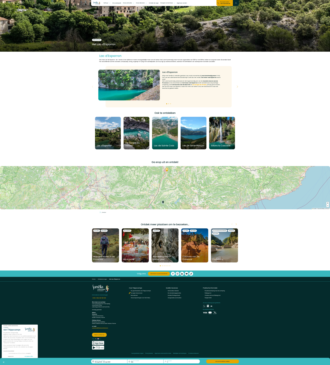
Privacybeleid (149, 353)
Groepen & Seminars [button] (166, 3)
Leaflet (314, 208)
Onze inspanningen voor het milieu (140, 297)
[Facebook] (173, 274)
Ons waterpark (116, 3)
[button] (236, 3)
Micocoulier (129, 259)
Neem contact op (99, 334)
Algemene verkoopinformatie (163, 353)
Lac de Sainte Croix (164, 145)
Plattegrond (208, 293)
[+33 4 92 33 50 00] (218, 3)
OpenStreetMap (321, 208)
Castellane (217, 259)
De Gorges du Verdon (132, 144)
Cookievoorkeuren (193, 353)
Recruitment (134, 295)
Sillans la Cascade (220, 145)
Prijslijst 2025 (208, 297)
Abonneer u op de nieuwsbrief (158, 273)
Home (93, 279)
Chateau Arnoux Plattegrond (212, 295)
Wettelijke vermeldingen (179, 353)
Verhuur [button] (106, 3)
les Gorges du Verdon (199, 84)
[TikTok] (191, 274)
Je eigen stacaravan (136, 293)
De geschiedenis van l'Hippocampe (141, 290)
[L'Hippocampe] (97, 3)
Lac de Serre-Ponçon (193, 145)
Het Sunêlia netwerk (173, 290)
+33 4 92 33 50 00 (225, 3)
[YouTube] (187, 274)
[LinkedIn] (182, 274)
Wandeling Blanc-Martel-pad (162, 258)
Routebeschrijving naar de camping (215, 290)
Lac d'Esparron (104, 145)
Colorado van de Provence (190, 258)
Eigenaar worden (182, 3)
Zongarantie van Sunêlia (174, 297)
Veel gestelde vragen (137, 353)
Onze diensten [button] (140, 3)
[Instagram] (177, 274)
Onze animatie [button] (127, 3)
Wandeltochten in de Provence (104, 258)
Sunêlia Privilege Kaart (174, 295)
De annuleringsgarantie (174, 293)
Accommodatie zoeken (222, 361)
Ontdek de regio (154, 3)
